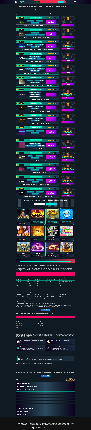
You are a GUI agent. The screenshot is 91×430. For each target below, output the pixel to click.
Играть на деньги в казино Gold (51, 81)
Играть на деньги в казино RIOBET (51, 22)
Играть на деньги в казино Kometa (51, 145)
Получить (61, 1)
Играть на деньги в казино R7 (51, 157)
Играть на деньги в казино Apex (51, 58)
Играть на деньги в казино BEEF (51, 181)
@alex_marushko (56, 427)
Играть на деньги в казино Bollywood (51, 119)
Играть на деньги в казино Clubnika (51, 46)
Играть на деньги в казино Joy (51, 94)
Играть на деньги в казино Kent (51, 169)
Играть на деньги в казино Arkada (51, 132)
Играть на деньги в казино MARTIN (51, 193)
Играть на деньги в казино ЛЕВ (51, 34)
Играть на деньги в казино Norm (51, 70)
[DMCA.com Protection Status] (45, 428)
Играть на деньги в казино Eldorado (51, 107)
